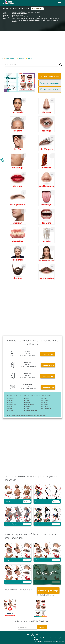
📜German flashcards (9, 58)
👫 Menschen (20, 58)
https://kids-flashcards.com (44, 641)
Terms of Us (46, 637)
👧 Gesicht (29, 58)
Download (48, 354)
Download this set (51, 76)
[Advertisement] (32, 42)
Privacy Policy (38, 637)
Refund (52, 637)
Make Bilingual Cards (51, 90)
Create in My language (51, 83)
